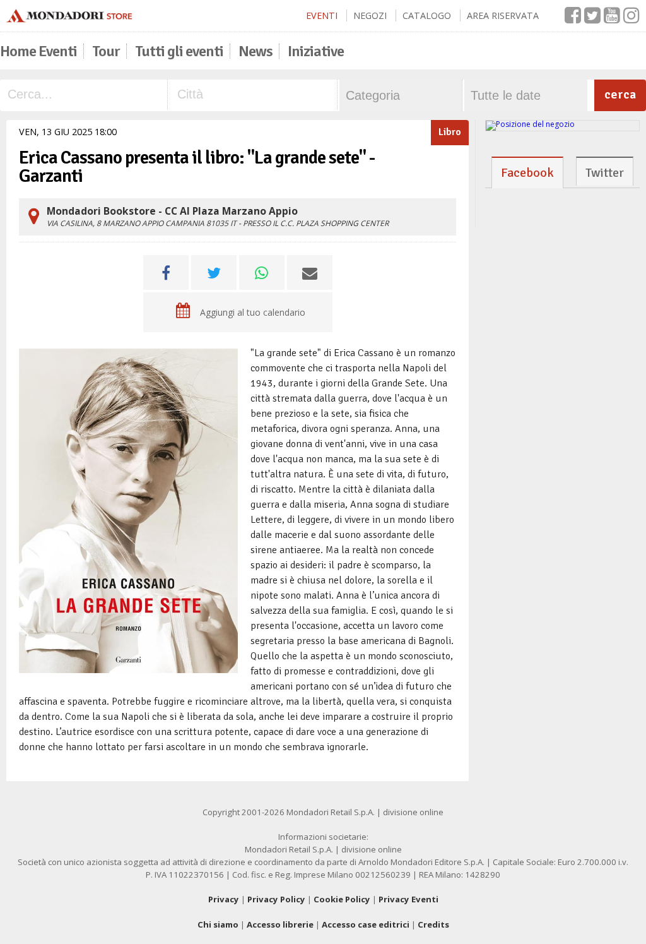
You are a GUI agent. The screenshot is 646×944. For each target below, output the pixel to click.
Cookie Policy (342, 899)
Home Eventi (38, 51)
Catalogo (426, 15)
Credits (433, 924)
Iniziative (316, 51)
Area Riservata (503, 15)
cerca (620, 94)
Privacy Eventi (408, 899)
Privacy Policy (276, 899)
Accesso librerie (280, 924)
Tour (106, 51)
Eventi (322, 15)
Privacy (223, 899)
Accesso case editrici (365, 924)
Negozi (370, 15)
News (255, 51)
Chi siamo (217, 924)
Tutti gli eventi (179, 51)
